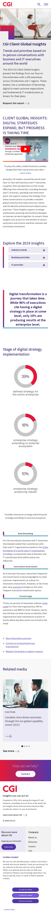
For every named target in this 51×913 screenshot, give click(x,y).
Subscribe (8, 847)
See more (8, 751)
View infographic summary (18, 638)
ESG (30, 850)
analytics (17, 587)
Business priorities (20, 257)
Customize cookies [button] (25, 895)
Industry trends (19, 249)
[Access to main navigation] (46, 4)
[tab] (22, 746)
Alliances (32, 841)
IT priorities (17, 264)
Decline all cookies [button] (25, 901)
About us (32, 837)
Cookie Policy (9, 909)
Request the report (13, 103)
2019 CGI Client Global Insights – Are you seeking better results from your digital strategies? (29, 141)
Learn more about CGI (12, 815)
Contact (25, 774)
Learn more (25, 173)
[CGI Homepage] (7, 4)
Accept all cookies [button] (25, 890)
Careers (32, 846)
